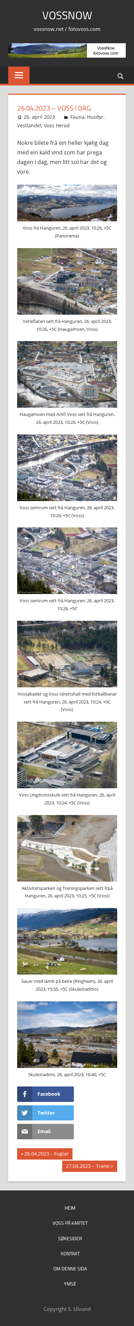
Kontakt (70, 1253)
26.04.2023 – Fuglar (46, 1155)
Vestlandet (29, 125)
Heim (70, 1207)
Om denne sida (70, 1268)
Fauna (77, 117)
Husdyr (95, 117)
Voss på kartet (70, 1222)
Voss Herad (57, 125)
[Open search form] (121, 76)
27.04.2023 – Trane (87, 1167)
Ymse (70, 1283)
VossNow (67, 15)
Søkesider (70, 1238)
